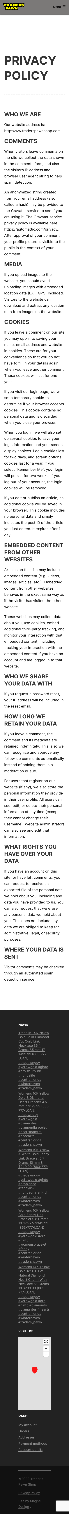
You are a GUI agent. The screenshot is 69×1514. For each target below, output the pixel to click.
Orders (23, 1431)
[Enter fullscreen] (46, 1341)
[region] (34, 1373)
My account (27, 1425)
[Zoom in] (46, 1348)
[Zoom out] (46, 1354)
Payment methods (32, 1443)
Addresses (26, 1437)
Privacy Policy (29, 1493)
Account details (30, 1450)
